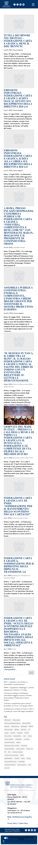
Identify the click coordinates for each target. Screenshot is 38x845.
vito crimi (7, 768)
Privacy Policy (12, 823)
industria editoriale (9, 749)
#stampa (17, 729)
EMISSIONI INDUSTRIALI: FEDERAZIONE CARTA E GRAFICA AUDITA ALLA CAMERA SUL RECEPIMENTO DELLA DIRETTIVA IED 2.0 (18, 159)
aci (29, 729)
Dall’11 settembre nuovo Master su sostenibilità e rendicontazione (16, 683)
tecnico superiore (22, 765)
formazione (24, 745)
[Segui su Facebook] (15, 4)
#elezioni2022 (26, 723)
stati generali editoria (10, 765)
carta (24, 736)
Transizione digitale (9, 578)
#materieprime (15, 726)
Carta (14, 518)
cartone (30, 736)
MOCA (22, 755)
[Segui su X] (17, 4)
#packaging (24, 726)
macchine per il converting (11, 755)
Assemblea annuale (19, 247)
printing (29, 758)
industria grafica (20, 749)
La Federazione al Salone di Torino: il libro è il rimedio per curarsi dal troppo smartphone (19, 710)
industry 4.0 (29, 749)
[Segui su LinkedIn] (20, 4)
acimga (6, 733)
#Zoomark (23, 729)
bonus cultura (8, 736)
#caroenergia (16, 720)
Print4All (17, 758)
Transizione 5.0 (25, 575)
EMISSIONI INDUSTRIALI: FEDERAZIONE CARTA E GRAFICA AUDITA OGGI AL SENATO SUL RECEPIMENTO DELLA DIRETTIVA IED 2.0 (18, 98)
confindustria (18, 739)
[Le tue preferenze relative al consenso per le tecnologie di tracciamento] (4, 841)
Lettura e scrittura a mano (20, 384)
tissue (29, 765)
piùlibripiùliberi (8, 758)
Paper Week (29, 458)
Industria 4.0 (16, 575)
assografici (19, 733)
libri (9, 752)
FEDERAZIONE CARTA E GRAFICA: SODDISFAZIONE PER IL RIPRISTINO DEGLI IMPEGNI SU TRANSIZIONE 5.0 (19, 565)
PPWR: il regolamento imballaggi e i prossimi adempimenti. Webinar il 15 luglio (19, 688)
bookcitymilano (17, 736)
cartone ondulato (9, 739)
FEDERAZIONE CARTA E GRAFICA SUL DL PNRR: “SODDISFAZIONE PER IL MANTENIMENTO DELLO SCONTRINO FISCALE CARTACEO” (18, 506)
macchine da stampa (17, 752)
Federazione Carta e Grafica (12, 745)
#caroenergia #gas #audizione (12, 723)
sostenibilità (21, 761)
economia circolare (9, 742)
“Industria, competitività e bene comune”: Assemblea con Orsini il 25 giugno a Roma (18, 704)
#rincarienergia (9, 729)
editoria (18, 742)
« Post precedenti (9, 669)
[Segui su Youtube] (23, 4)
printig (22, 758)
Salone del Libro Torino (10, 761)
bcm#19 (26, 733)
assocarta (12, 733)
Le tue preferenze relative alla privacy (21, 838)
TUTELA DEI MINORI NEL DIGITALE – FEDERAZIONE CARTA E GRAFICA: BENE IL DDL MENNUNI (18, 41)
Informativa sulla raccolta (13, 842)
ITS (5, 752)
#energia (7, 726)
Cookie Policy (23, 823)
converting (26, 739)
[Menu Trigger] (33, 4)
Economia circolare (19, 458)
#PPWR (31, 726)
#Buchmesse (8, 720)
